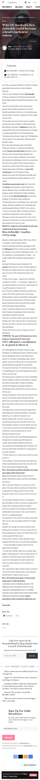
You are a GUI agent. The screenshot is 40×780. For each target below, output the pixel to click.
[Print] (18, 41)
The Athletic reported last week (13, 184)
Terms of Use (13, 776)
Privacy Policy (28, 746)
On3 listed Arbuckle (20, 196)
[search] (25, 2)
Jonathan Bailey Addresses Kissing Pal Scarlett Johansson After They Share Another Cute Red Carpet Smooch (19, 686)
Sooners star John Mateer (16, 151)
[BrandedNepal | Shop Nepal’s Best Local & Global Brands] (12, 2)
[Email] (14, 41)
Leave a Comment (30, 765)
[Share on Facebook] (7, 41)
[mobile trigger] (4, 2)
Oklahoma (23, 127)
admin (9, 46)
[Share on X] (11, 41)
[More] (21, 41)
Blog (4, 21)
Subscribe (32, 656)
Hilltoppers (9, 249)
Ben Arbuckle (29, 94)
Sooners (7, 187)
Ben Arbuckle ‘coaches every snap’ (20, 71)
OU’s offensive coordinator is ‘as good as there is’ (18, 76)
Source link (6, 605)
